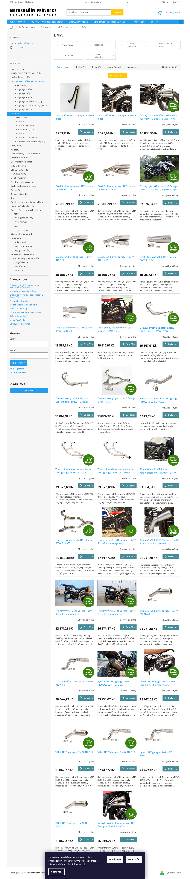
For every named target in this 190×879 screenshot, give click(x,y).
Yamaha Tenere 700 (23, 246)
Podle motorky (20, 85)
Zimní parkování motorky (22, 234)
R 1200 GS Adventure (25, 125)
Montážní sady (20, 266)
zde (84, 864)
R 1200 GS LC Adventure (26, 137)
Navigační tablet (21, 262)
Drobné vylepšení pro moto (23, 186)
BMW (17, 113)
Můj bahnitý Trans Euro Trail (23, 291)
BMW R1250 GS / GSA (25, 129)
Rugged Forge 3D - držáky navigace (27, 210)
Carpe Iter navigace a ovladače (25, 258)
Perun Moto (16, 238)
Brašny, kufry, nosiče (20, 77)
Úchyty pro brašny (22, 250)
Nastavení (56, 871)
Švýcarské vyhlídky (18, 316)
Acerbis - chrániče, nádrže (23, 182)
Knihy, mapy (16, 145)
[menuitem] (17, 22)
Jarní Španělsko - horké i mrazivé (25, 312)
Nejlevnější (81, 67)
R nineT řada (21, 117)
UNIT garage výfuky (23, 109)
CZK (164, 2)
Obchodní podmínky (92, 2)
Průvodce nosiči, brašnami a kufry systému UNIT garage (25, 286)
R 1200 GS (20, 121)
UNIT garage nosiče (23, 97)
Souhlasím (134, 859)
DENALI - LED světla (19, 170)
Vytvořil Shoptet (173, 872)
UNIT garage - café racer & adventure (28, 81)
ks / (28, 390)
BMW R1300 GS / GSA (24, 218)
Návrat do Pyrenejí (18, 308)
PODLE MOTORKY (19, 69)
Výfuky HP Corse (18, 165)
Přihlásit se (18, 363)
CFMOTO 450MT (22, 230)
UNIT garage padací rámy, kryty (28, 101)
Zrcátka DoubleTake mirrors (23, 254)
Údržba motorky (18, 177)
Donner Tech (17, 190)
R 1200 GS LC (21, 133)
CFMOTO (18, 226)
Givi (12, 198)
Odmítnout (115, 859)
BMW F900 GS (21, 222)
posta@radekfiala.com (24, 43)
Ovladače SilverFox (19, 194)
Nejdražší (96, 67)
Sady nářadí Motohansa (21, 161)
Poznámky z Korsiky (19, 301)
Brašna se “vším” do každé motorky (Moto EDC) (26, 296)
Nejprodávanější (114, 67)
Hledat (117, 12)
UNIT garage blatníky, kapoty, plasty (30, 105)
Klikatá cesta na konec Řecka (23, 305)
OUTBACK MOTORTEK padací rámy (27, 73)
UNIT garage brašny (23, 89)
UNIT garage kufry (22, 93)
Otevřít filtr (117, 75)
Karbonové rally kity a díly (22, 206)
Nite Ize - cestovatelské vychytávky (27, 202)
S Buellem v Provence (20, 324)
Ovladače (18, 270)
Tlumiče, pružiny (18, 173)
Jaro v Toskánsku (18, 320)
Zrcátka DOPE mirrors (20, 157)
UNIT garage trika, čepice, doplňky (29, 141)
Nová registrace (17, 368)
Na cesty (15, 149)
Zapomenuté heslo (18, 372)
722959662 (19, 47)
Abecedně (132, 67)
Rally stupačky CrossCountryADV (25, 153)
